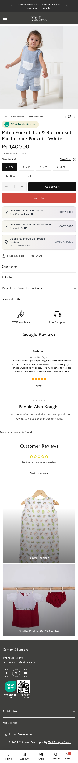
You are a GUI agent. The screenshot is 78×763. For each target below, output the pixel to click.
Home (4, 117)
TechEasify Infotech (59, 742)
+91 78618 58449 (13, 658)
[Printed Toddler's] (39, 526)
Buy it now (38, 198)
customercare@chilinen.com (19, 662)
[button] (11, 6)
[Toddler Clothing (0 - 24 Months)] (39, 600)
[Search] (56, 754)
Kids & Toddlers (17, 117)
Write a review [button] (39, 473)
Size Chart (65, 159)
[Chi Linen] (39, 18)
